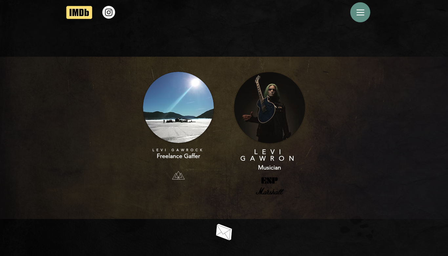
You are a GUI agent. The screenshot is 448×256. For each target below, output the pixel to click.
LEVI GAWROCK (178, 150)
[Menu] (360, 12)
